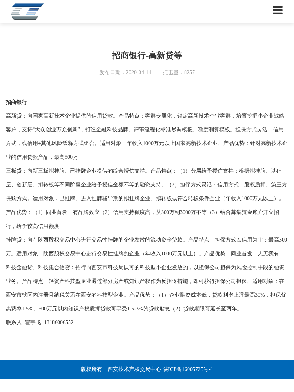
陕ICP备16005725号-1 (188, 369)
